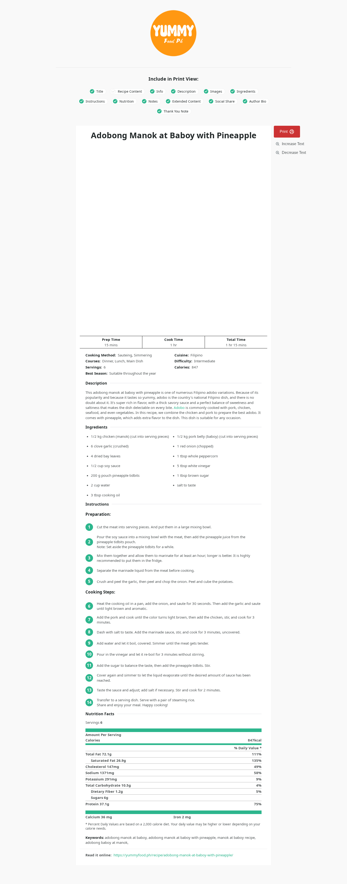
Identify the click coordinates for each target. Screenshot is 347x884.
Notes (153, 101)
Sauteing (125, 355)
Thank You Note (176, 111)
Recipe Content (130, 91)
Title (99, 91)
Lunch (120, 361)
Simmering (143, 355)
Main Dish (135, 361)
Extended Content (186, 101)
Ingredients (246, 91)
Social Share (225, 101)
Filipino (196, 355)
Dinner (107, 361)
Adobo (179, 407)
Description (187, 91)
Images (216, 91)
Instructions (95, 101)
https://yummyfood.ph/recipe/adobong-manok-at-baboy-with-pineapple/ (173, 855)
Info (160, 91)
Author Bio (257, 101)
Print (284, 132)
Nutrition (126, 101)
